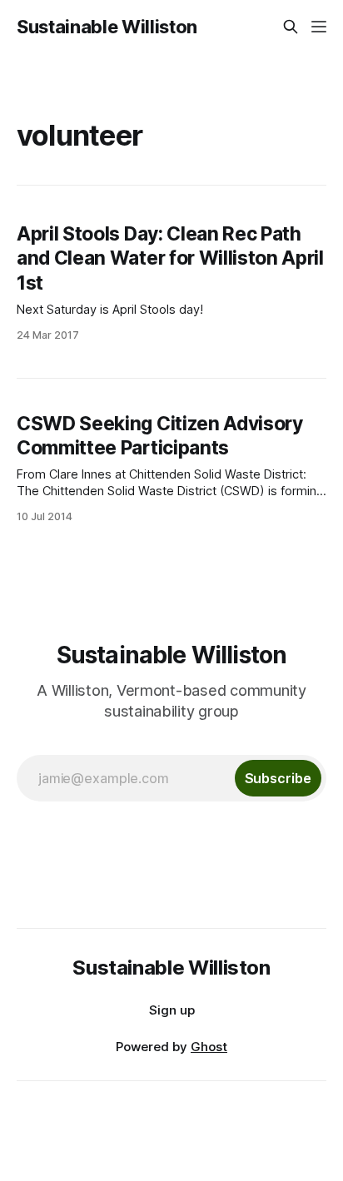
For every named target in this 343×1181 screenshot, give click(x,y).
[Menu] (319, 26)
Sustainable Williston (107, 26)
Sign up (172, 1010)
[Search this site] (290, 26)
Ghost (209, 1046)
